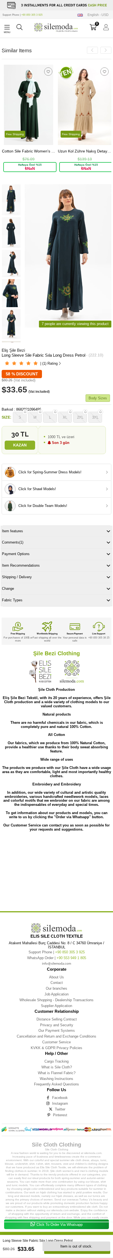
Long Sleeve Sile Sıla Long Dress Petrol (82, 868)
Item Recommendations (21, 565)
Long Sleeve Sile (32, 843)
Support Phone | (22, 14)
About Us (56, 977)
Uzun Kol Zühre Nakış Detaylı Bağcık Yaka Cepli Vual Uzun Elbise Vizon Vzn (84, 151)
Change (8, 588)
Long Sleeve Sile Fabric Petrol (69, 864)
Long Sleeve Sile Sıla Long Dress (45, 868)
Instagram (60, 1103)
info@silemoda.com (56, 963)
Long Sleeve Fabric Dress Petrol (39, 901)
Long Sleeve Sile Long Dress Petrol (85, 876)
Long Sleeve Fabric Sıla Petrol (67, 893)
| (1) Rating (49, 363)
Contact (56, 983)
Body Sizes (98, 398)
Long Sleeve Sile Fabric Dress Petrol (35, 864)
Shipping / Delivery (17, 577)
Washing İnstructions (56, 1079)
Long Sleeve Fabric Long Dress (16, 897)
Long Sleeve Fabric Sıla (34, 884)
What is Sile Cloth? (56, 1067)
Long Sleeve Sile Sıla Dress (43, 872)
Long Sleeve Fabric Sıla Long (62, 884)
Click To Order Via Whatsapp (59, 1224)
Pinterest (60, 1115)
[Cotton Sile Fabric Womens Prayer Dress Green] (28, 105)
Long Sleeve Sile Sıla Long (14, 868)
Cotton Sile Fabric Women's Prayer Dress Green (28, 151)
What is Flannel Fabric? (56, 1073)
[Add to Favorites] (48, 71)
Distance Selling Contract (56, 1019)
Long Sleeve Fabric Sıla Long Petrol (70, 889)
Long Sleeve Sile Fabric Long (59, 856)
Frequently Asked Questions (56, 1084)
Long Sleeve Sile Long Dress (52, 876)
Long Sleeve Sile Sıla (96, 864)
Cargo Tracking (56, 1061)
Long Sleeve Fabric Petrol (70, 901)
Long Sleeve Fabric (10, 884)
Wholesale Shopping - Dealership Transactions (56, 1000)
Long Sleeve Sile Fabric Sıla (82, 843)
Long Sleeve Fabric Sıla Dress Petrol (32, 893)
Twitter (60, 1109)
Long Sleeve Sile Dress (37, 880)
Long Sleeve (15, 843)
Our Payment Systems (56, 1030)
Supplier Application (56, 1006)
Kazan (20, 445)
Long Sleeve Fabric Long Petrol (87, 897)
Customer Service (56, 1042)
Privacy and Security (56, 1025)
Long (4, 843)
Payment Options (16, 554)
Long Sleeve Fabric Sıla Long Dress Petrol (30, 889)
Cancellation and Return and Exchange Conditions (56, 1036)
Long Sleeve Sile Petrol (93, 880)
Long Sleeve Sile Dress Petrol (66, 880)
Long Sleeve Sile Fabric (54, 843)
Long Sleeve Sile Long (25, 876)
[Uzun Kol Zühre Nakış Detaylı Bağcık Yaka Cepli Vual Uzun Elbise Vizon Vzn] (84, 105)
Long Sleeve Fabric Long (95, 893)
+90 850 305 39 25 (98, 637)
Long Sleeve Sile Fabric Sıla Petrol (27, 856)
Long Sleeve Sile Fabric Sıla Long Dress (43, 848)
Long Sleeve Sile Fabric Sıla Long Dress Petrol (87, 848)
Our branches (56, 988)
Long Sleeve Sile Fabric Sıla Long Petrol (20, 852)
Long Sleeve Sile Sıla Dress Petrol (76, 872)
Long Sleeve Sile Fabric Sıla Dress (58, 852)
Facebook (60, 1098)
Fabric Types (12, 600)
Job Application (56, 994)
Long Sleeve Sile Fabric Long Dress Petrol (30, 860)
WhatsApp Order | (56, 958)
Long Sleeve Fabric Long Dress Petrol (51, 897)
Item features (12, 531)
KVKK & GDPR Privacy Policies (56, 1048)
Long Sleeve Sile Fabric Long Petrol (70, 860)
